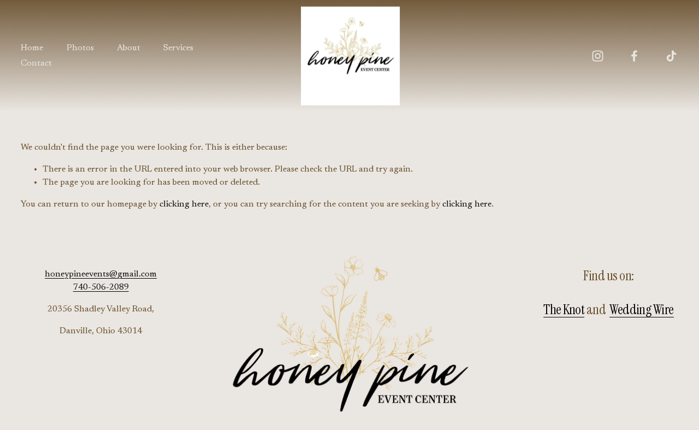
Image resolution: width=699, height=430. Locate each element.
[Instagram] (598, 56)
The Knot (563, 310)
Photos (80, 48)
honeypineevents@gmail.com (101, 274)
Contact (36, 63)
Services (178, 48)
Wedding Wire (641, 310)
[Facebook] (634, 56)
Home (32, 48)
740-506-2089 (101, 287)
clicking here (184, 204)
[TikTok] (671, 56)
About (128, 48)
